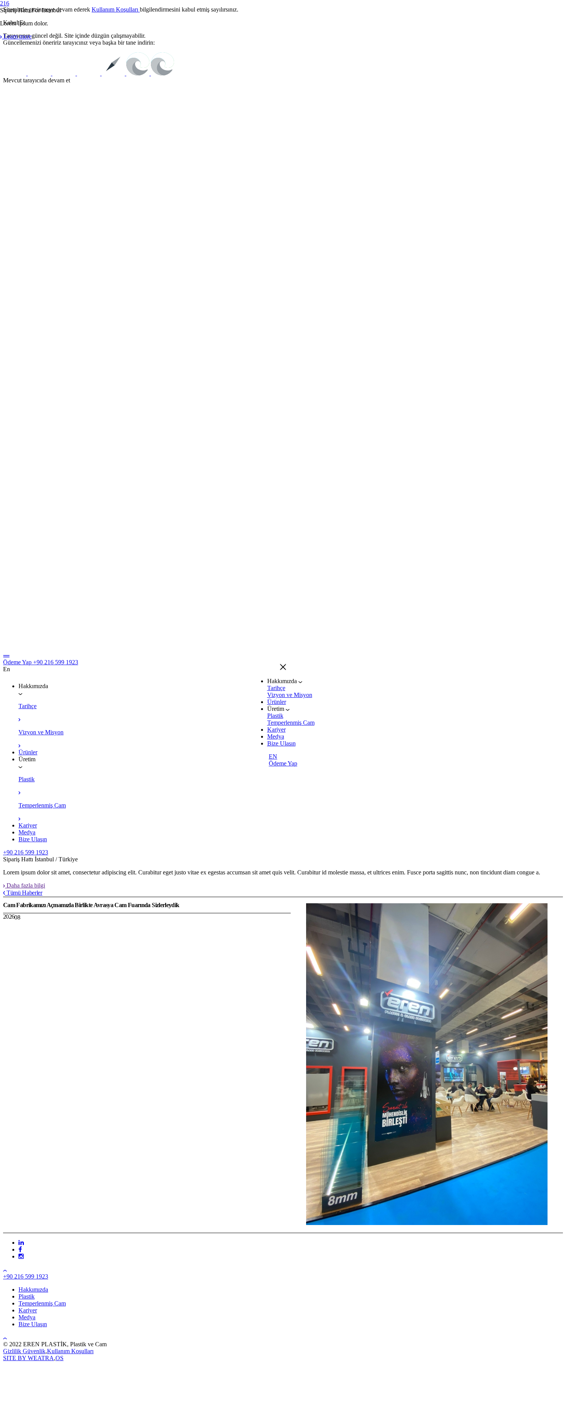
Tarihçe (276, 688)
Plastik (275, 715)
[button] (283, 668)
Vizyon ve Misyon (289, 695)
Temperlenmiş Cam (291, 722)
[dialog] (283, 712)
